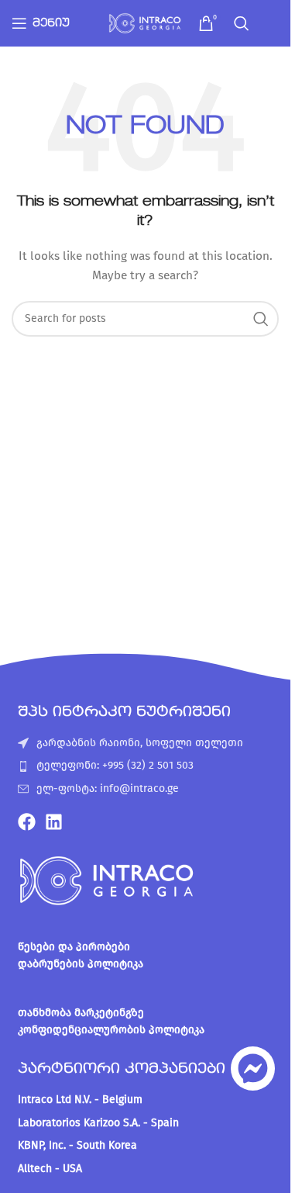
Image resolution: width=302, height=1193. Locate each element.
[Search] (241, 23)
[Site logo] (145, 22)
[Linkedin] (54, 822)
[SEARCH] (261, 319)
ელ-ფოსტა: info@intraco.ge (107, 788)
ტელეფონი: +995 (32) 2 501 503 (115, 765)
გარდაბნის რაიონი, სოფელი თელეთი (139, 742)
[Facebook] (27, 822)
